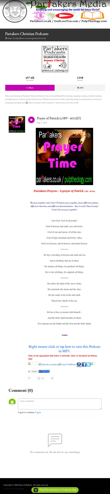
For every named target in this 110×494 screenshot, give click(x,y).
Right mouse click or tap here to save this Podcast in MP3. (64, 348)
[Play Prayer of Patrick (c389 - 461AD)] (31, 120)
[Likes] (29, 378)
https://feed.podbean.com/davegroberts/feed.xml (27, 38)
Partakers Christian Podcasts (26, 33)
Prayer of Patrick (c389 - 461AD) (59, 118)
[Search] (100, 4)
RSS (81, 87)
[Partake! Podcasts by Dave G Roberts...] (33, 364)
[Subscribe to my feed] (79, 364)
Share (31, 87)
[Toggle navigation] (106, 4)
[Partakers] (84, 364)
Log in (38, 412)
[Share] (52, 378)
